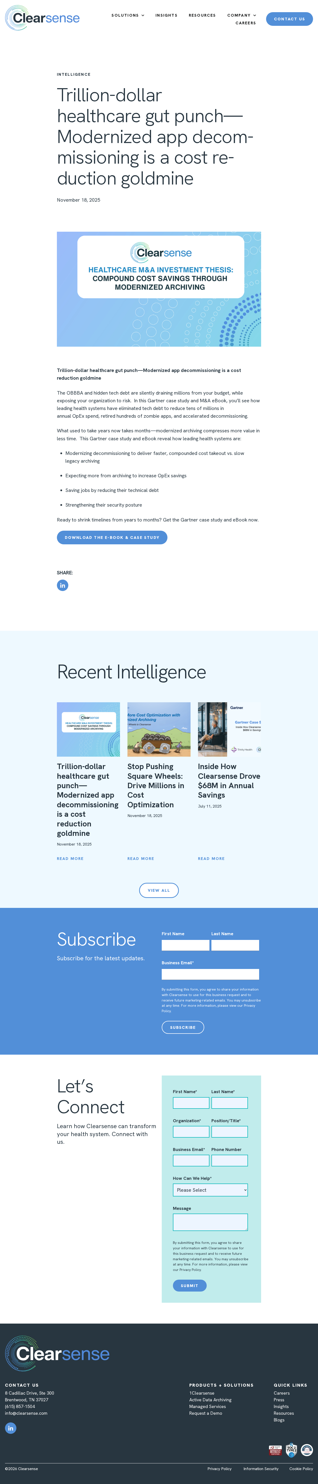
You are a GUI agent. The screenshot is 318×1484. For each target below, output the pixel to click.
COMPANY (239, 15)
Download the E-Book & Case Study (112, 537)
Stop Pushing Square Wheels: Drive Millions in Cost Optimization (156, 785)
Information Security (260, 1468)
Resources (284, 1413)
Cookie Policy (301, 1468)
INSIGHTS (167, 15)
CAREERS (246, 23)
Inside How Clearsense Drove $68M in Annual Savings (229, 780)
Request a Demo (205, 1413)
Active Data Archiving (210, 1400)
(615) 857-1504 (20, 1406)
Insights (281, 1406)
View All (159, 890)
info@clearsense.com (26, 1413)
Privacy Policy (190, 1269)
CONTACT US (289, 19)
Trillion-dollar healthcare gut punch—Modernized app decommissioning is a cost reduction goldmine (88, 799)
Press (279, 1400)
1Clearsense (201, 1393)
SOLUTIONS (125, 15)
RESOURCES (202, 15)
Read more (70, 858)
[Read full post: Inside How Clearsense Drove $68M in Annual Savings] (229, 729)
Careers (282, 1393)
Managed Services (207, 1406)
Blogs (279, 1420)
